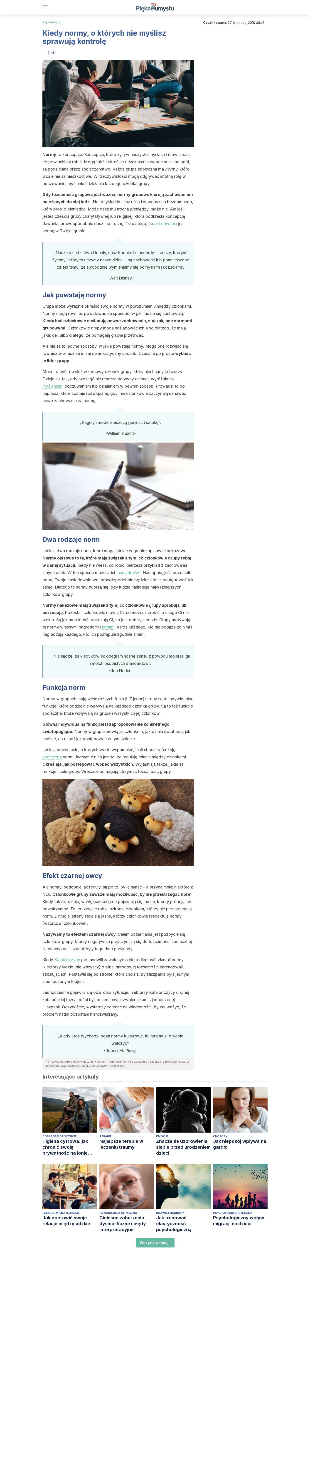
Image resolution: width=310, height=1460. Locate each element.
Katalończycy (67, 959)
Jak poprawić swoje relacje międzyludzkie (66, 1220)
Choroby (220, 1136)
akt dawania (165, 223)
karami (108, 627)
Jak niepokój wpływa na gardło (239, 1144)
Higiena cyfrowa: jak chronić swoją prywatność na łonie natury (65, 1147)
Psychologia (51, 22)
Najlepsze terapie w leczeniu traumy (121, 1144)
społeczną (52, 757)
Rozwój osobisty (170, 1213)
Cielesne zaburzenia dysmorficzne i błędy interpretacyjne (122, 1223)
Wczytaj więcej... (155, 1242)
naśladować (129, 572)
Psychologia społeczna (232, 1213)
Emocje (162, 1136)
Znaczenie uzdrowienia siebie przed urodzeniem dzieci (183, 1147)
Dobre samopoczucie (59, 1136)
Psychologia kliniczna (118, 1213)
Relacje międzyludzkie (61, 1213)
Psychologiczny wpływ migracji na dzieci (238, 1220)
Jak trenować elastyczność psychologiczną (174, 1223)
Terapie (105, 1136)
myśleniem (52, 386)
